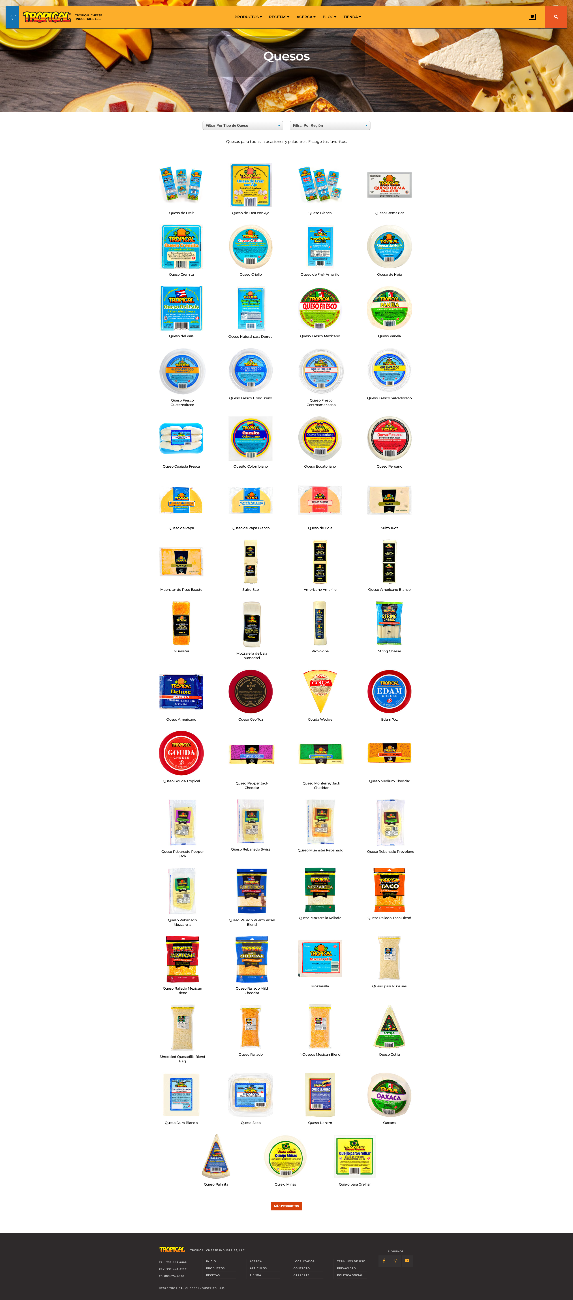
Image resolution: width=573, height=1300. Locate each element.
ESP (12, 16)
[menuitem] (248, 17)
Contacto (301, 1268)
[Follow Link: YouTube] (407, 1261)
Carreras (301, 1275)
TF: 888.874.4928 (171, 1276)
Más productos (286, 1206)
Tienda (351, 17)
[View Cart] (532, 17)
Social (350, 1275)
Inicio (211, 1261)
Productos (247, 17)
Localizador (304, 1261)
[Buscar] (556, 17)
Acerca (305, 17)
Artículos (258, 1268)
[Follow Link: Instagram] (395, 1261)
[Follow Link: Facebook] (384, 1261)
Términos (351, 1261)
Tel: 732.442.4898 (173, 1262)
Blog (328, 17)
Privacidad (346, 1268)
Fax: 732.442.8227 (173, 1269)
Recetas (278, 17)
